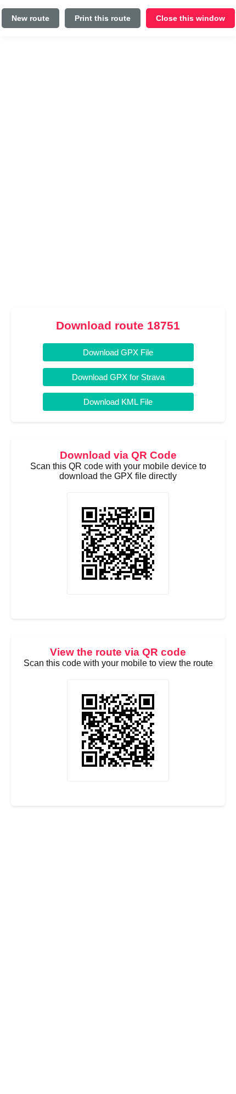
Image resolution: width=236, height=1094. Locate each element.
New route (30, 18)
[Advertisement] (118, 176)
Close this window (190, 18)
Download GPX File (118, 352)
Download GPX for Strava (118, 377)
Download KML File (118, 401)
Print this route (103, 18)
